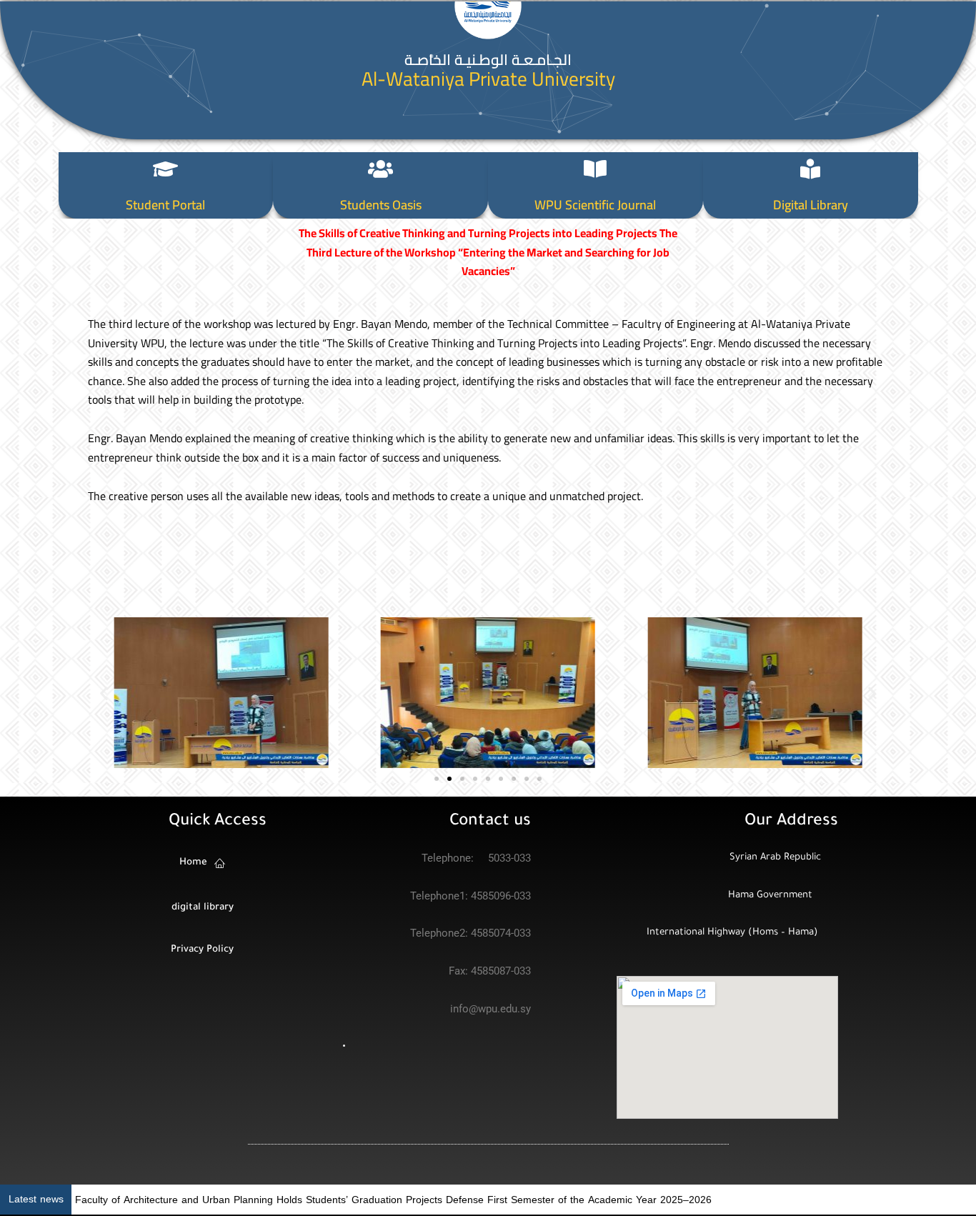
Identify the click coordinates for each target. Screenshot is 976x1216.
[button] (104, 693)
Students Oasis (381, 204)
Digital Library (810, 204)
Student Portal (165, 204)
